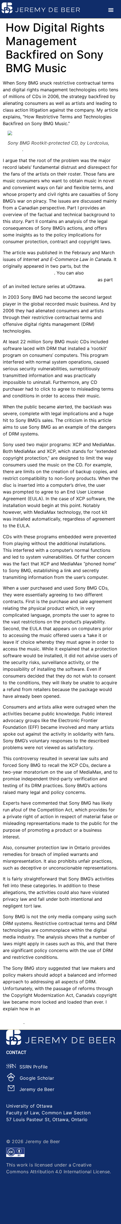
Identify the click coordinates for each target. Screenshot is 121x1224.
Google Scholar (37, 1078)
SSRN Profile (33, 1067)
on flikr (15, 149)
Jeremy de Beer (37, 1089)
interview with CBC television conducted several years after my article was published (53, 1015)
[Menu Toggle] (111, 10)
